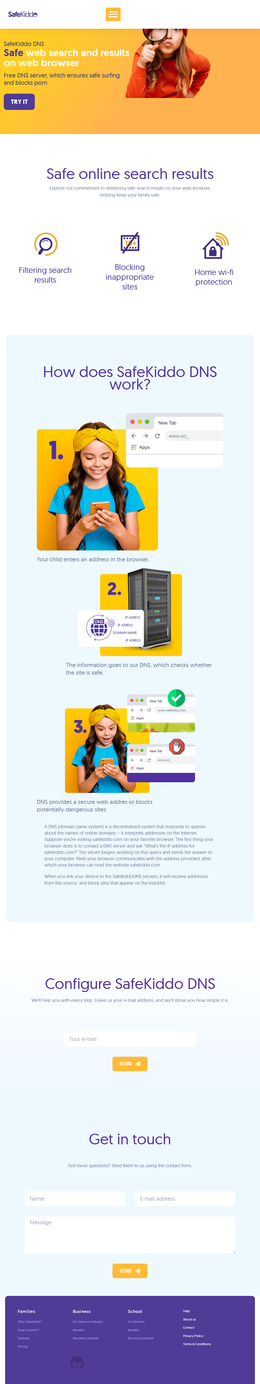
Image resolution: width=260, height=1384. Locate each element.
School (135, 1311)
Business (82, 1311)
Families (26, 1311)
